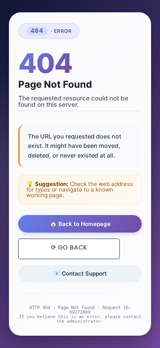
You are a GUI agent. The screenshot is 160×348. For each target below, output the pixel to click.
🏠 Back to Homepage (80, 223)
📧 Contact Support (80, 273)
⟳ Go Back (69, 248)
